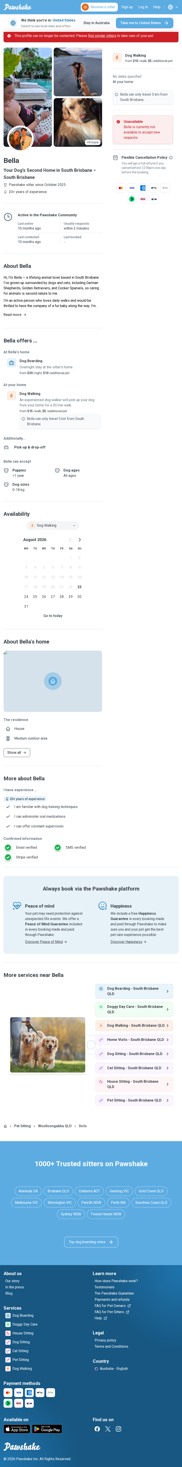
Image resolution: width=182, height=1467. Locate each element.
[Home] (5, 1126)
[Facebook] (97, 1428)
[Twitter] (107, 1428)
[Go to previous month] (70, 539)
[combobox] (52, 525)
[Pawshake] (18, 7)
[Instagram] (118, 1428)
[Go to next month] (79, 539)
